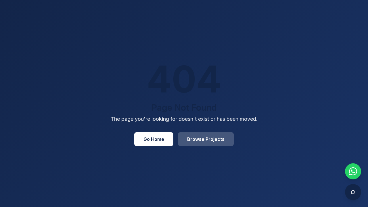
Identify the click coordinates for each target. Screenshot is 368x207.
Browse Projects (206, 139)
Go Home (153, 139)
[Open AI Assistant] (353, 192)
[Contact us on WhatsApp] (353, 171)
